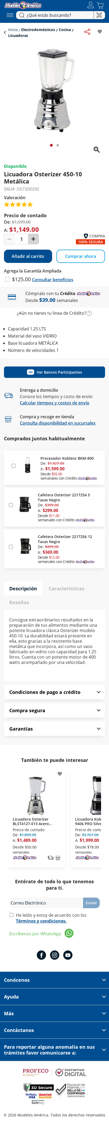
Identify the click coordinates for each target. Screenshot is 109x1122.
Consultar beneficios (52, 280)
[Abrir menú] (10, 15)
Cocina (65, 29)
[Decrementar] (9, 239)
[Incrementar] (33, 239)
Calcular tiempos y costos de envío (54, 403)
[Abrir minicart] (100, 5)
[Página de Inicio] (23, 4)
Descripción (23, 588)
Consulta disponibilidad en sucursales (58, 423)
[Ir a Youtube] (67, 955)
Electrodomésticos (38, 29)
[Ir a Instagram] (54, 955)
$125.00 (22, 279)
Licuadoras (18, 35)
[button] (90, 5)
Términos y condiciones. (41, 921)
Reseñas (19, 602)
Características (66, 588)
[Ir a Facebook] (41, 955)
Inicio (13, 29)
